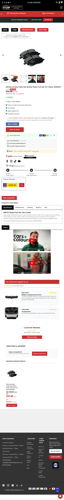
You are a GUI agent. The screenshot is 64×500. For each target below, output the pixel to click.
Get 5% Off (48, 20)
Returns (38, 207)
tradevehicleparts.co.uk (16, 490)
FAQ (45, 207)
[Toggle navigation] (61, 7)
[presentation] (1, 14)
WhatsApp (7, 465)
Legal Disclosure (30, 452)
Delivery (30, 207)
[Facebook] (7, 161)
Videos (5, 227)
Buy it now (12, 124)
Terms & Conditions (30, 448)
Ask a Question (40, 353)
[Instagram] (11, 161)
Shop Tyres (43, 30)
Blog (28, 468)
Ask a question (9, 198)
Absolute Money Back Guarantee (41, 465)
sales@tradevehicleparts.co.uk (12, 463)
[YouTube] (19, 161)
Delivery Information (30, 443)
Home (14, 30)
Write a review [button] (32, 337)
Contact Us (40, 456)
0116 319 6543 (7, 460)
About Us (41, 446)
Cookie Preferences (42, 476)
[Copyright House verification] (55, 465)
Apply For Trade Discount (41, 451)
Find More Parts (27, 30)
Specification (7, 207)
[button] (30, 322)
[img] (9, 286)
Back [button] (5, 30)
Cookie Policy (40, 471)
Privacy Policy (29, 457)
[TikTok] (15, 161)
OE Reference (19, 207)
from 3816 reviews (18, 286)
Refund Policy (29, 461)
